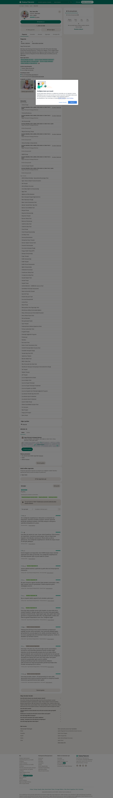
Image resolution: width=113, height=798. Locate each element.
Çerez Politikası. (70, 98)
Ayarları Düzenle (63, 102)
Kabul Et (72, 102)
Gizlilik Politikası (61, 98)
